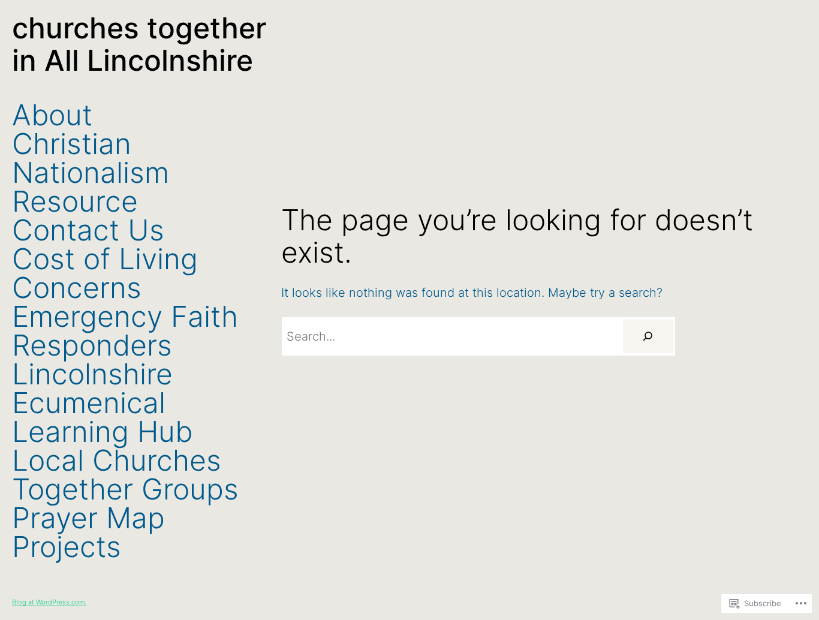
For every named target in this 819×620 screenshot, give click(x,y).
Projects (66, 546)
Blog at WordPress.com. (49, 602)
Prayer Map (88, 518)
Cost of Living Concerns (105, 273)
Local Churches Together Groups (125, 475)
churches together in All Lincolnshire (139, 44)
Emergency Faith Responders (125, 331)
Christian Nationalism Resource (90, 173)
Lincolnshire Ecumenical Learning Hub (102, 403)
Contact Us (88, 230)
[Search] (647, 336)
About (52, 115)
